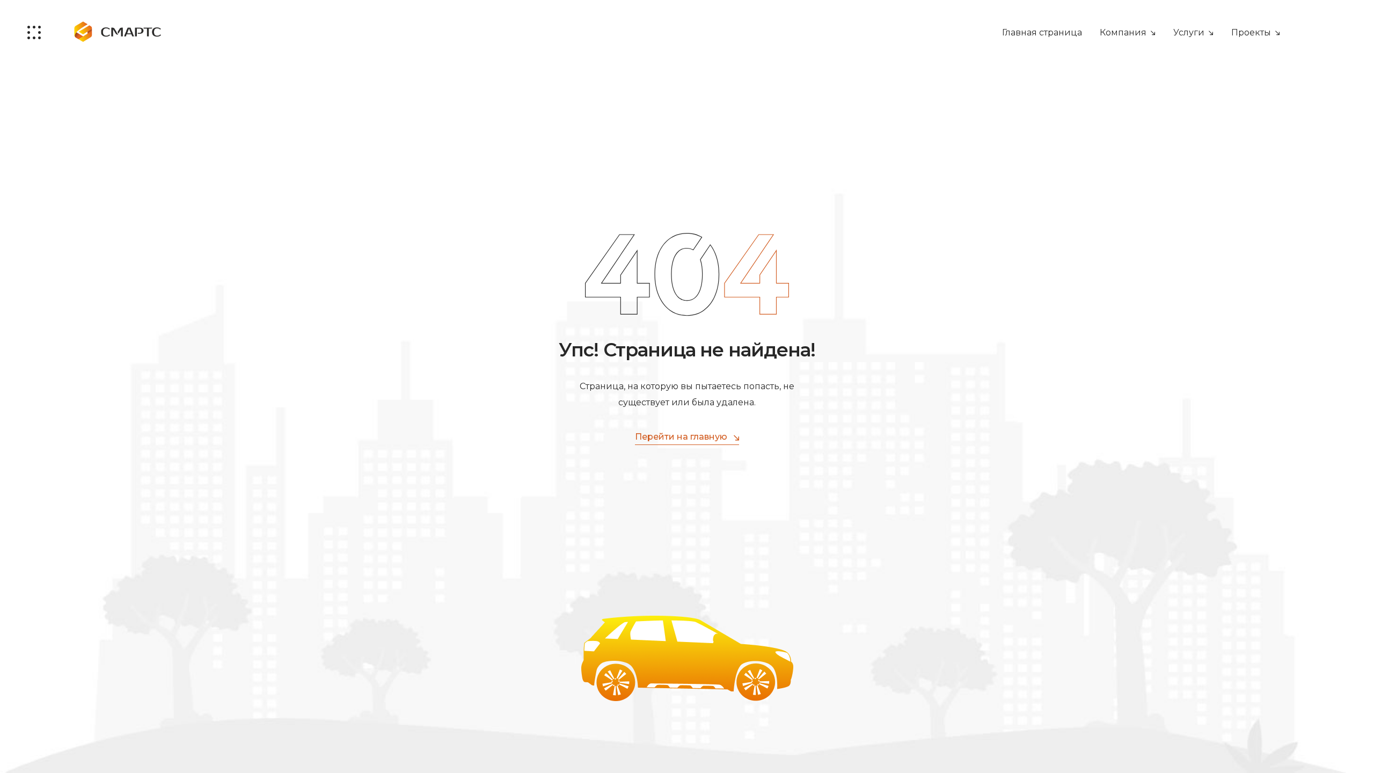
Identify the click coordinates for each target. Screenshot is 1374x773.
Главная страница (1042, 32)
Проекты (1251, 32)
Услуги (1188, 32)
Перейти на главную (681, 437)
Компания (1123, 32)
